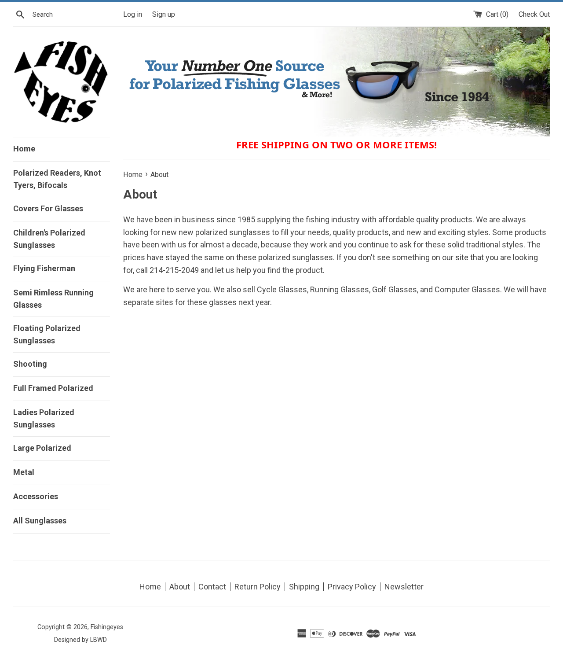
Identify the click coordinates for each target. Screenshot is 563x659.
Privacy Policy (352, 586)
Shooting (30, 363)
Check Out (534, 14)
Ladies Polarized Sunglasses (43, 418)
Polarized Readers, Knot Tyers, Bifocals (57, 179)
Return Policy (257, 586)
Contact (212, 586)
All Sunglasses (39, 520)
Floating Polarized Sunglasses (46, 334)
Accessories (35, 496)
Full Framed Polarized (53, 388)
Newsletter (404, 586)
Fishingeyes (107, 627)
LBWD (98, 640)
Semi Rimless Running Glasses (53, 298)
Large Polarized (42, 448)
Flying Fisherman (44, 268)
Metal (23, 472)
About (179, 586)
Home (24, 148)
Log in (132, 14)
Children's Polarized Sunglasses (49, 239)
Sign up (163, 14)
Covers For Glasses (48, 208)
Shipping (304, 586)
